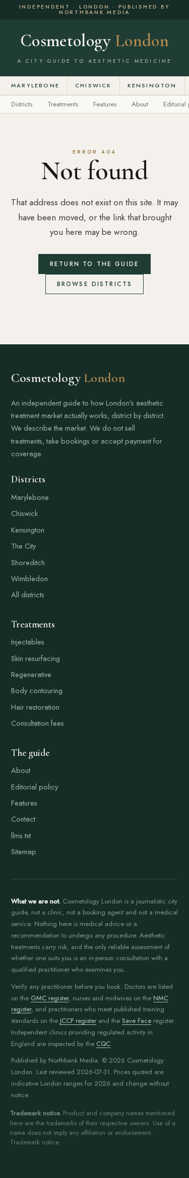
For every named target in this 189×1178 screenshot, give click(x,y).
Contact (23, 819)
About (140, 104)
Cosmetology (94, 41)
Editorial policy (34, 786)
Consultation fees (37, 723)
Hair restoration (35, 707)
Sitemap (23, 851)
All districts (27, 594)
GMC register (50, 998)
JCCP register (78, 1020)
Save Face (136, 1020)
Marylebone (35, 85)
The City (23, 546)
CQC (103, 1044)
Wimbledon (29, 578)
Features (104, 104)
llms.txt (21, 835)
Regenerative (31, 674)
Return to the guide (94, 264)
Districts (21, 104)
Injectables (27, 641)
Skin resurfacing (35, 658)
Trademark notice (34, 1142)
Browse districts (95, 284)
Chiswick (93, 85)
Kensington (152, 85)
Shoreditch (28, 562)
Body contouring (36, 690)
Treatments (62, 104)
